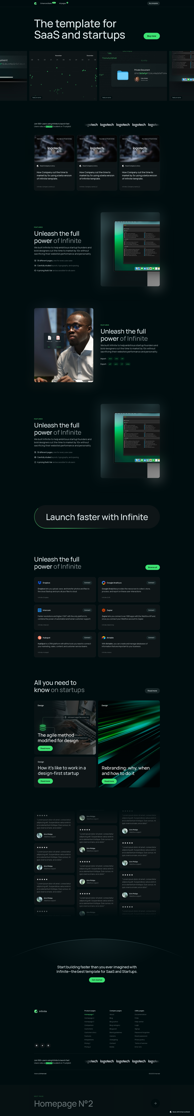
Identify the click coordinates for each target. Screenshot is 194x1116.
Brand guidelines (116, 1032)
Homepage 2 (89, 1018)
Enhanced (43, 1074)
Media (112, 1047)
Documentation (140, 1014)
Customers (88, 1029)
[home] (35, 3)
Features (87, 1036)
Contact (113, 1043)
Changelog (114, 1040)
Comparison (89, 1025)
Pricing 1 (87, 1043)
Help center (139, 1022)
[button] (63, 3)
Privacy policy (140, 1040)
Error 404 (138, 1047)
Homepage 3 (89, 1022)
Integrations (89, 1040)
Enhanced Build (47, 3)
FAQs (137, 1018)
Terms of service (141, 1043)
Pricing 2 (87, 1047)
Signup (137, 1029)
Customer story (90, 1032)
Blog (111, 1018)
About (112, 1014)
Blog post (113, 1029)
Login (137, 1025)
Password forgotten (142, 1032)
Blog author (114, 1022)
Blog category (115, 1025)
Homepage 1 (89, 1014)
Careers (113, 1036)
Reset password (141, 1036)
